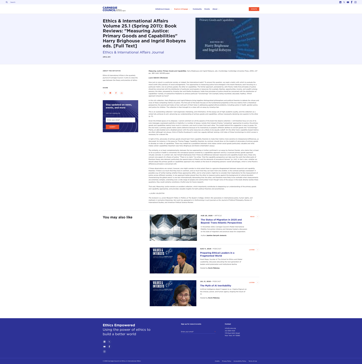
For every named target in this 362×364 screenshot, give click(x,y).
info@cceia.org (230, 328)
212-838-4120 (230, 331)
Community (197, 9)
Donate (254, 9)
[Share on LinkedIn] (110, 93)
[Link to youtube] (348, 2)
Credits (217, 361)
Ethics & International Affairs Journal (133, 52)
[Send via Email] (121, 93)
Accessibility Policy (240, 361)
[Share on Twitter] (105, 93)
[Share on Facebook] (116, 93)
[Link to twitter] (344, 2)
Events (207, 9)
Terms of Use (252, 361)
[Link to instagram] (355, 2)
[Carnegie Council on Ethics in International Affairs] (114, 9)
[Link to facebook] (352, 2)
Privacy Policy (226, 361)
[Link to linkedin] (340, 2)
